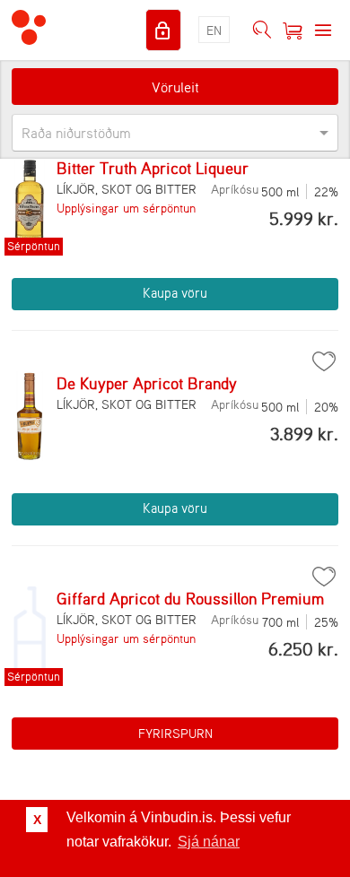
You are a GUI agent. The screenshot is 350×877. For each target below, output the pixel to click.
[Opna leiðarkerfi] (323, 30)
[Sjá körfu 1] (292, 30)
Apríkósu (234, 188)
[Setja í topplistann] (324, 361)
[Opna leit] (262, 30)
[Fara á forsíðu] (29, 29)
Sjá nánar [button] (209, 841)
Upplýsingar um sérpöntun (126, 207)
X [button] (37, 819)
